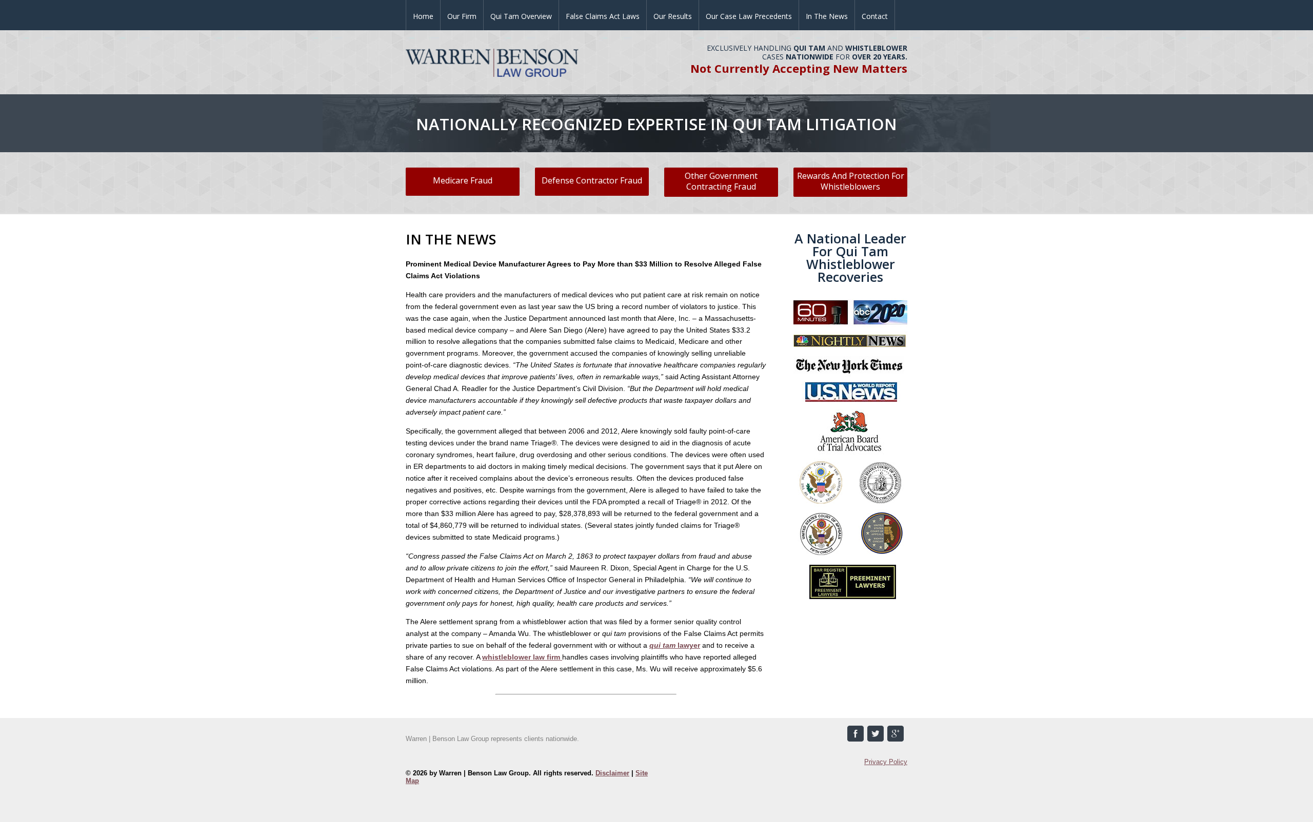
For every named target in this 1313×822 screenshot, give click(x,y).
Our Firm (461, 16)
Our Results (672, 16)
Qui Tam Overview (521, 16)
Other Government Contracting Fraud (721, 181)
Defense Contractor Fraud (592, 180)
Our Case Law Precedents (749, 16)
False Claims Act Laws (603, 16)
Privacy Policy (885, 762)
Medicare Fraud (462, 180)
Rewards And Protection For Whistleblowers (850, 181)
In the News (827, 16)
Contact (875, 16)
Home (423, 16)
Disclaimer (612, 773)
